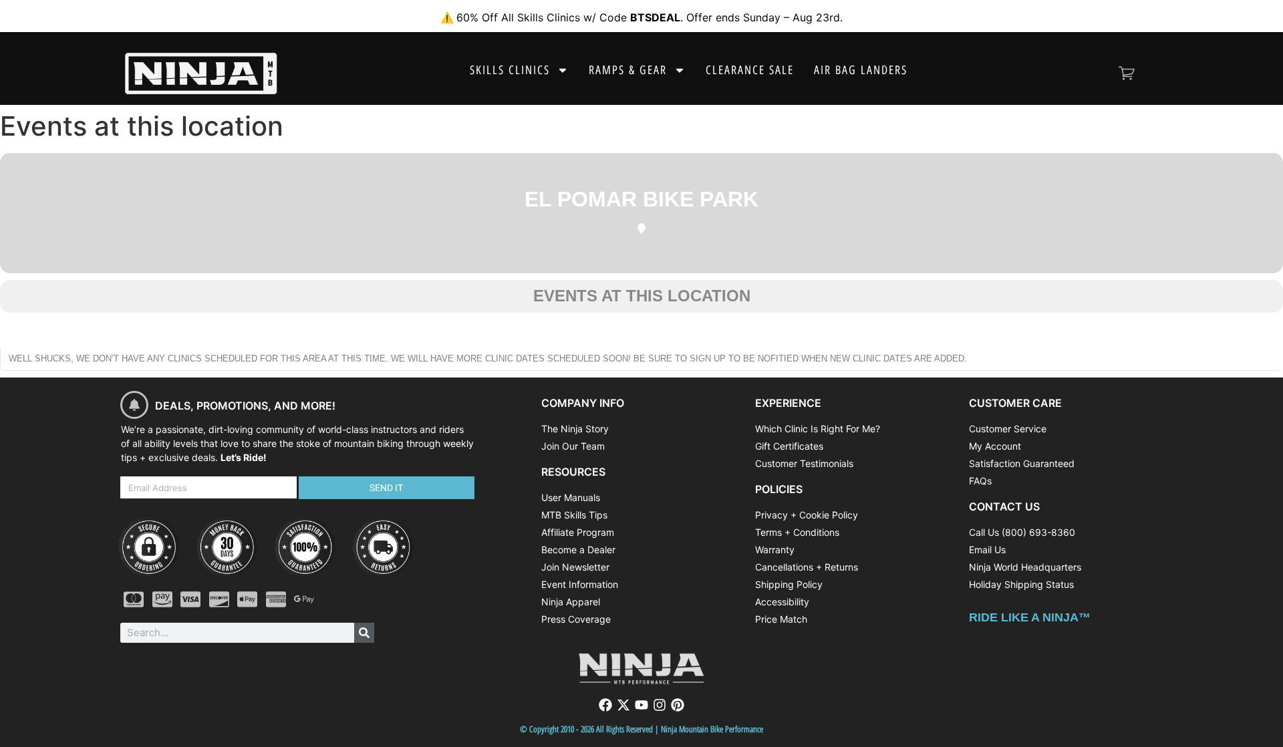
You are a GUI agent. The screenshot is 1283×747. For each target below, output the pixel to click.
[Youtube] (641, 705)
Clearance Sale (750, 70)
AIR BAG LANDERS (860, 70)
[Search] (364, 633)
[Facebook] (605, 705)
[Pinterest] (677, 705)
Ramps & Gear (628, 70)
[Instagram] (659, 705)
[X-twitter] (623, 705)
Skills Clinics (510, 70)
